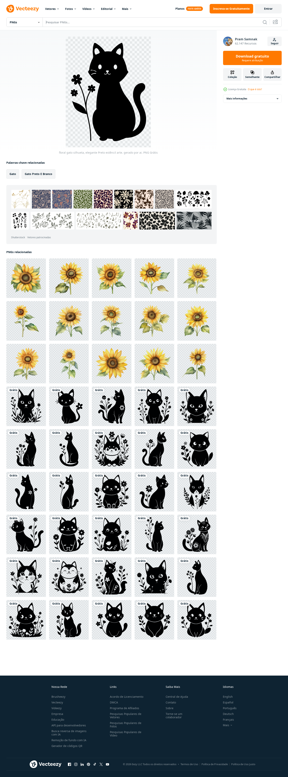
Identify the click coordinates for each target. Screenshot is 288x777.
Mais (125, 9)
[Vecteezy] (22, 9)
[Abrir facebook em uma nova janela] (69, 764)
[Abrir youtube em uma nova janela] (107, 764)
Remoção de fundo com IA (68, 740)
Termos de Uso (189, 764)
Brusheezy (58, 697)
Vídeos (86, 9)
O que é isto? (255, 89)
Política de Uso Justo (243, 764)
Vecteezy (57, 702)
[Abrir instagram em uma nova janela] (75, 764)
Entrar (268, 8)
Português (230, 708)
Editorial (106, 9)
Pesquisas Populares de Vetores (125, 715)
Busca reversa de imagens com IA (68, 732)
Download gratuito (252, 58)
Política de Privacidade (215, 764)
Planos (179, 8)
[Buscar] (264, 22)
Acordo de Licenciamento (126, 697)
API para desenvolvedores (68, 725)
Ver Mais (194, 221)
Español (228, 702)
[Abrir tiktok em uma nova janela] (94, 764)
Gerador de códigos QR (66, 746)
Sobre (169, 708)
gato (13, 174)
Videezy (56, 708)
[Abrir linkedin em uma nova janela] (82, 764)
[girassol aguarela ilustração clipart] (26, 278)
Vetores (50, 9)
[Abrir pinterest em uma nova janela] (88, 764)
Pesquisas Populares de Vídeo (125, 733)
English (228, 697)
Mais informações (236, 98)
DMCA (114, 702)
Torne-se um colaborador (174, 715)
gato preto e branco (38, 174)
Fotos (69, 9)
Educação (57, 719)
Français (228, 719)
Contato (171, 702)
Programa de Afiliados (124, 708)
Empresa (57, 714)
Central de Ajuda (177, 697)
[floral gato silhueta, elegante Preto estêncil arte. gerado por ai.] (26, 406)
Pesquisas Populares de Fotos (125, 724)
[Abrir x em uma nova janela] (101, 764)
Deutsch (228, 714)
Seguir (274, 43)
